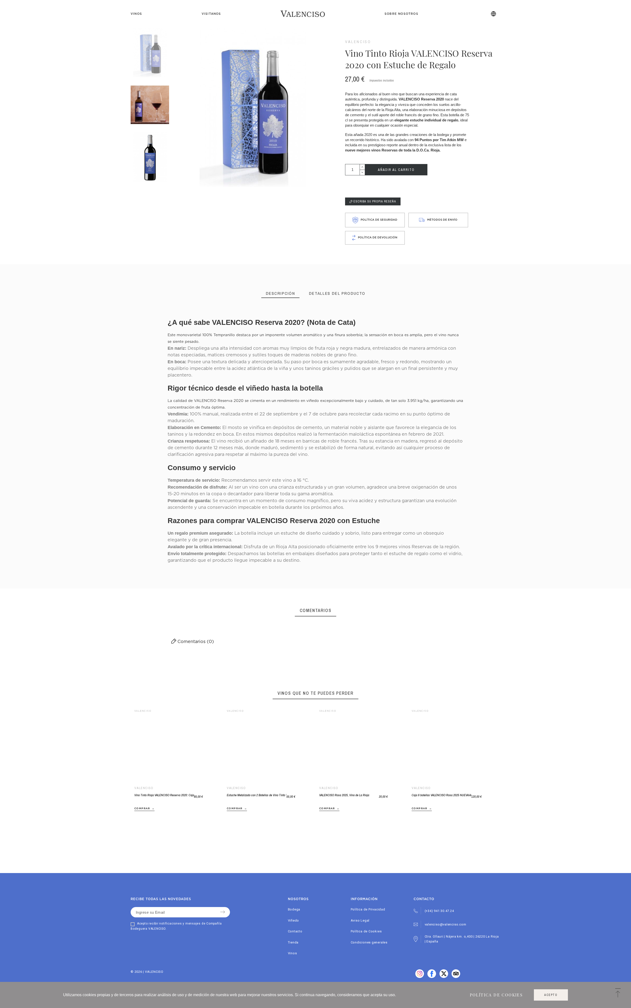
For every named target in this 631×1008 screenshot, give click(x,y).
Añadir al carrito (396, 169)
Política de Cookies (366, 931)
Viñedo (293, 920)
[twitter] (431, 977)
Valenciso (358, 42)
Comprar (142, 808)
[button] (447, 746)
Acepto (551, 995)
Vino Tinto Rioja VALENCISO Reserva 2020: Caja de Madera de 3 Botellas (164, 795)
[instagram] (456, 977)
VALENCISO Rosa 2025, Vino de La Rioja (344, 795)
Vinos (292, 953)
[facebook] (419, 977)
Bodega (294, 909)
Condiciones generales (369, 942)
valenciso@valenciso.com (445, 924)
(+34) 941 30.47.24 (439, 911)
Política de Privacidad (368, 909)
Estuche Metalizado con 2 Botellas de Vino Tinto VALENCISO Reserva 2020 (256, 795)
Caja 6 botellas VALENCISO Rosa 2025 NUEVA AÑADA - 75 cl (441, 795)
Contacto (295, 931)
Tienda (293, 942)
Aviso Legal (360, 920)
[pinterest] (443, 977)
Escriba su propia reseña (374, 201)
